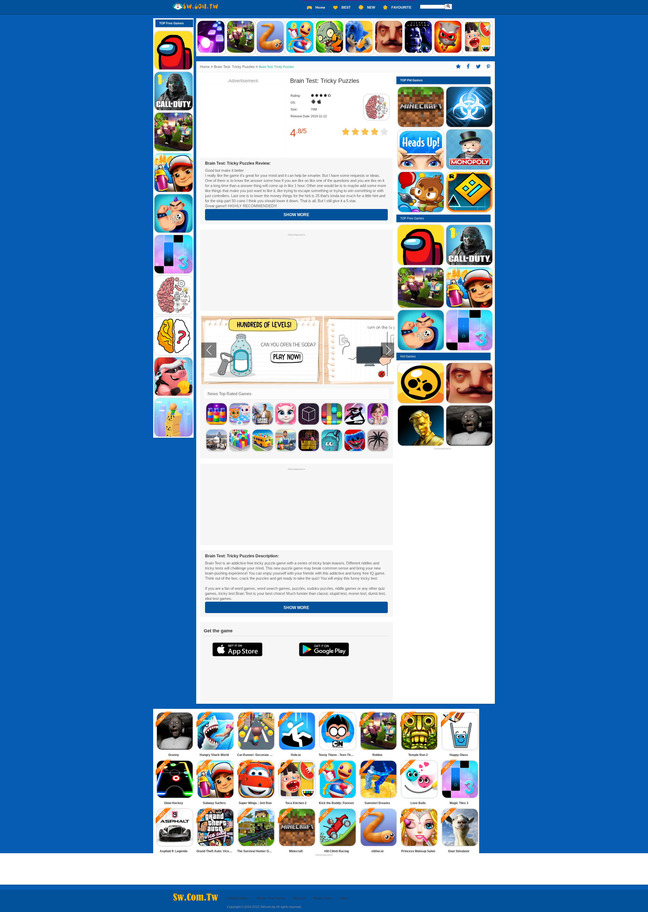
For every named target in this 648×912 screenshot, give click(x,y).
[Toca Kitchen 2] (477, 37)
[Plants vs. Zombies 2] (329, 37)
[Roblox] (240, 37)
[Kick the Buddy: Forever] (299, 37)
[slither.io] (270, 37)
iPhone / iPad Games (270, 898)
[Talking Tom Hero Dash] (447, 37)
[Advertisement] (296, 271)
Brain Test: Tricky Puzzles (234, 67)
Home (319, 7)
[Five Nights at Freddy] (418, 37)
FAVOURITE (400, 7)
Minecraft (299, 898)
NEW (370, 7)
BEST (345, 7)
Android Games (238, 898)
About (344, 898)
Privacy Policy (322, 898)
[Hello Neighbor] (388, 37)
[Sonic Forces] (359, 37)
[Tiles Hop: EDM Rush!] (211, 37)
